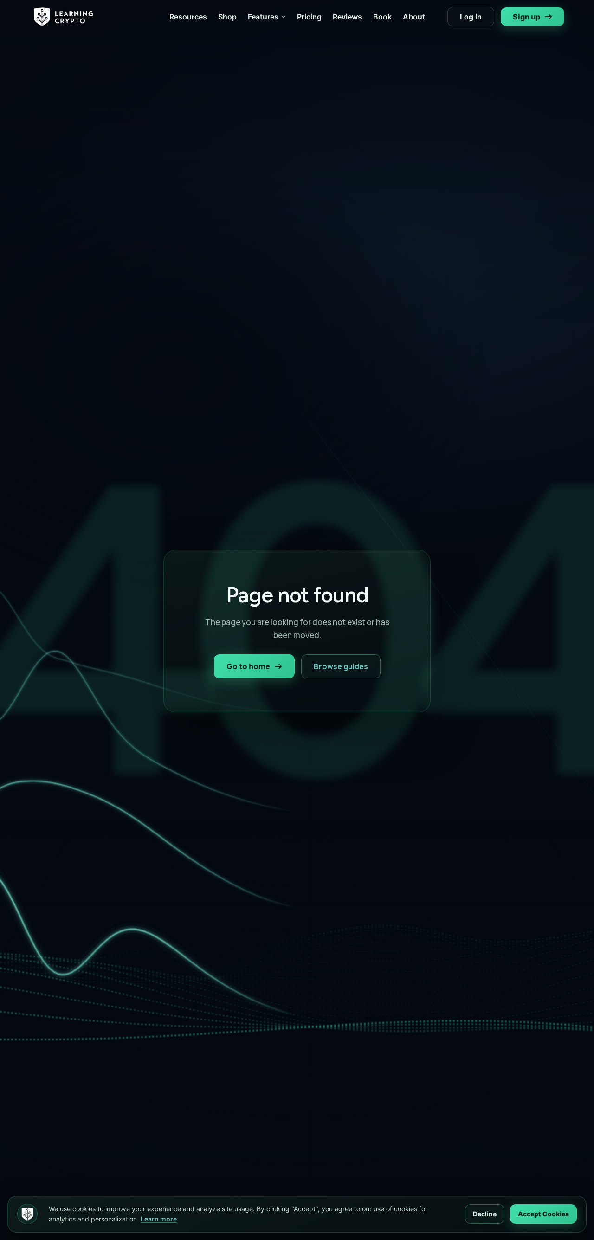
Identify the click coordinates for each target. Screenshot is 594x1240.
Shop (227, 16)
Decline (485, 1214)
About (414, 16)
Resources (188, 16)
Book (382, 16)
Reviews (347, 16)
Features (263, 16)
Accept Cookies (543, 1214)
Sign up (526, 16)
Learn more (159, 1219)
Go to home (248, 666)
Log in (471, 16)
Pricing (309, 16)
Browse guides (341, 666)
